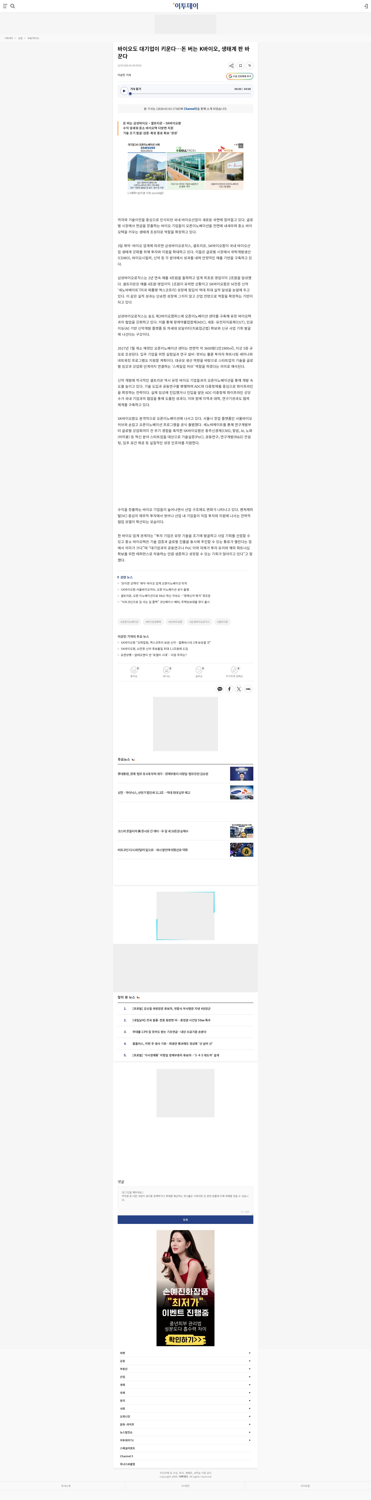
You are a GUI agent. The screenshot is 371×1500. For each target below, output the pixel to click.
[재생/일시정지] (124, 91)
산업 (20, 38)
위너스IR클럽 (127, 1464)
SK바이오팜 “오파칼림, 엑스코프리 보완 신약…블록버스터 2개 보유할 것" (166, 642)
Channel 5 (126, 1456)
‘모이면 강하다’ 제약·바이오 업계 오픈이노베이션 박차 (154, 583)
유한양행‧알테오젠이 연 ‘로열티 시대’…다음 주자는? (154, 655)
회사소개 (66, 1486)
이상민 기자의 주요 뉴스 (133, 636)
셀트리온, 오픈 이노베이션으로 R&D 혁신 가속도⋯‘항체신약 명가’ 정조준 (166, 596)
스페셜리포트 (127, 1448)
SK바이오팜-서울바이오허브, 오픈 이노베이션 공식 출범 (155, 589)
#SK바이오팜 (175, 622)
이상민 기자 (124, 75)
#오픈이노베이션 (129, 622)
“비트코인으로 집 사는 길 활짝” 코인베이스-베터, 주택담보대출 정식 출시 (165, 602)
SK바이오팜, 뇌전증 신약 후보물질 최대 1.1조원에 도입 (154, 649)
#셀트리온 (222, 622)
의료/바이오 (33, 38)
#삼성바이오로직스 (200, 622)
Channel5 (190, 109)
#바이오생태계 (153, 622)
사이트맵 (305, 1486)
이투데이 (9, 38)
